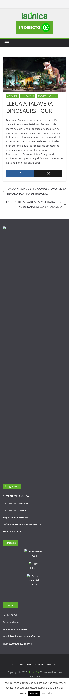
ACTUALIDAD (12, 96)
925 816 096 (20, 629)
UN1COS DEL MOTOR (15, 510)
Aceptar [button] (34, 693)
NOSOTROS (52, 664)
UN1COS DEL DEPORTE (15, 503)
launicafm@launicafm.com (25, 636)
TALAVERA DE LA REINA (47, 96)
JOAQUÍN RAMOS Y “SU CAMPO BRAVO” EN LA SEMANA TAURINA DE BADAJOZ (36, 191)
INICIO (14, 664)
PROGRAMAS (26, 664)
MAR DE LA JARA (12, 531)
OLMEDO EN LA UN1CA (16, 496)
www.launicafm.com (20, 643)
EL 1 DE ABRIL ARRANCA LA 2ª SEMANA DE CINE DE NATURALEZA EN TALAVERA (33, 204)
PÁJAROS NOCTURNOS (15, 517)
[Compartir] (20, 173)
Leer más (46, 693)
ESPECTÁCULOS (28, 96)
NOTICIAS (39, 664)
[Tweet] (48, 173)
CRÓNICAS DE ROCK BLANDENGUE (22, 524)
